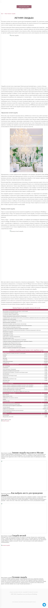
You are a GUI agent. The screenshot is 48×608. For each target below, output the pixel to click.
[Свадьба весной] (24, 518)
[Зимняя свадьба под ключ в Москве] (5, 420)
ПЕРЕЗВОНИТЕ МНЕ (24, 6)
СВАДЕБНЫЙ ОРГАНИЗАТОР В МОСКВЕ (30, 592)
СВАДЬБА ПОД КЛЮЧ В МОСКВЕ (16, 592)
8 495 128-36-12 (24, 8)
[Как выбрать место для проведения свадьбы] (24, 475)
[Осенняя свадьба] (5, 545)
